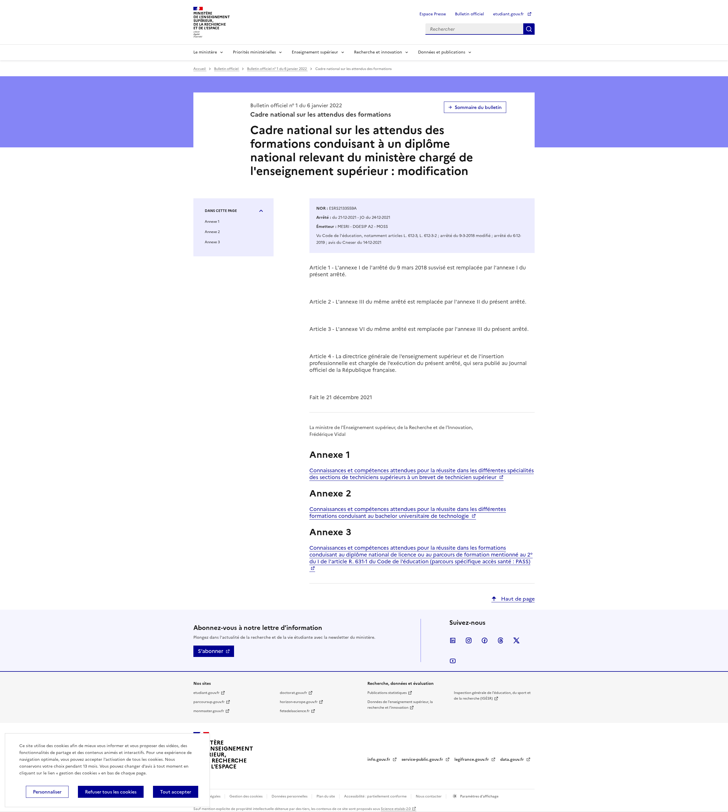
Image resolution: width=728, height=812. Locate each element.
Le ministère (205, 52)
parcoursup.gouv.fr (209, 701)
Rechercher (529, 29)
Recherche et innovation (378, 52)
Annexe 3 (212, 242)
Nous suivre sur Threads (500, 640)
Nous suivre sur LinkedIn (452, 640)
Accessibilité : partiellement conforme (376, 796)
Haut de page (517, 599)
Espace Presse (432, 14)
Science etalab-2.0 (396, 808)
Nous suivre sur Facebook (484, 640)
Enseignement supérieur (315, 52)
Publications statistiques (387, 692)
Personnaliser (47, 791)
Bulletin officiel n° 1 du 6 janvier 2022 (277, 68)
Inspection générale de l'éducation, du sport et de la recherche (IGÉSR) (492, 695)
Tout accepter (175, 791)
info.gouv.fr (379, 759)
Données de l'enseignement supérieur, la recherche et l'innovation (400, 704)
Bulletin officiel (469, 14)
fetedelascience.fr (295, 711)
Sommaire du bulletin (478, 107)
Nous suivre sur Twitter (516, 640)
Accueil (199, 68)
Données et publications (441, 52)
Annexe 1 (212, 221)
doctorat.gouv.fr (293, 692)
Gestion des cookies (246, 796)
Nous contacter (429, 796)
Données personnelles (290, 796)
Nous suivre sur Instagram (468, 640)
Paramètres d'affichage (479, 796)
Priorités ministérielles (254, 52)
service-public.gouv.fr (423, 759)
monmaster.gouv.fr (208, 711)
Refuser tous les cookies (110, 791)
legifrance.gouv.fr (472, 759)
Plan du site (326, 796)
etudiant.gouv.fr (509, 14)
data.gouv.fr (512, 759)
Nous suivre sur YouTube (452, 661)
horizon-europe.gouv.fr (299, 701)
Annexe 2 (212, 231)
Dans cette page (221, 210)
